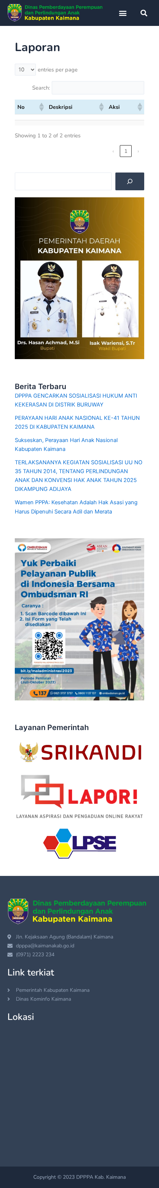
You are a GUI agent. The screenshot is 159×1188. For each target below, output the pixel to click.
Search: (41, 87)
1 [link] (126, 151)
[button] (123, 13)
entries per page (58, 69)
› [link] (138, 151)
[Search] (129, 181)
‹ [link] (113, 151)
